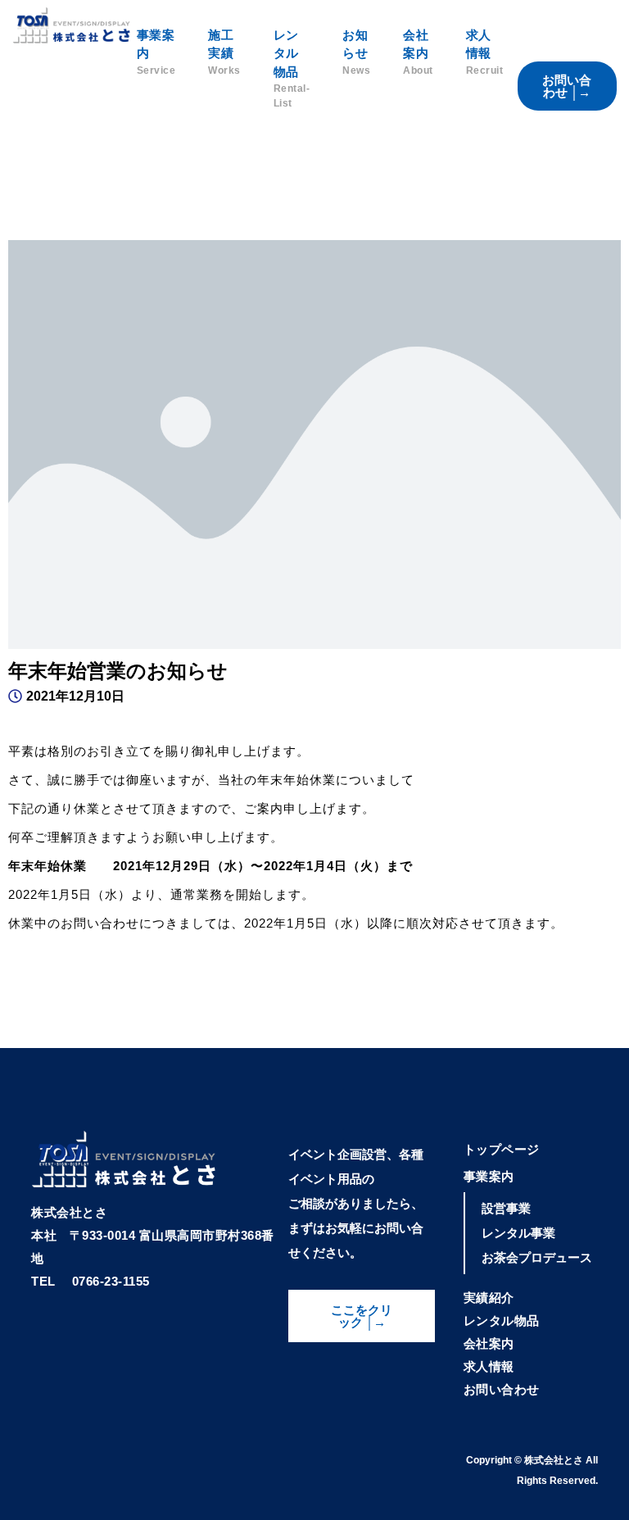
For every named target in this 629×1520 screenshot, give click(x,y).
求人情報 (489, 1366)
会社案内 (489, 1343)
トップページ (502, 1149)
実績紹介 (489, 1297)
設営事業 (506, 1208)
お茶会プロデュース (537, 1257)
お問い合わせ (502, 1389)
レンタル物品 (502, 1320)
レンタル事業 (518, 1233)
